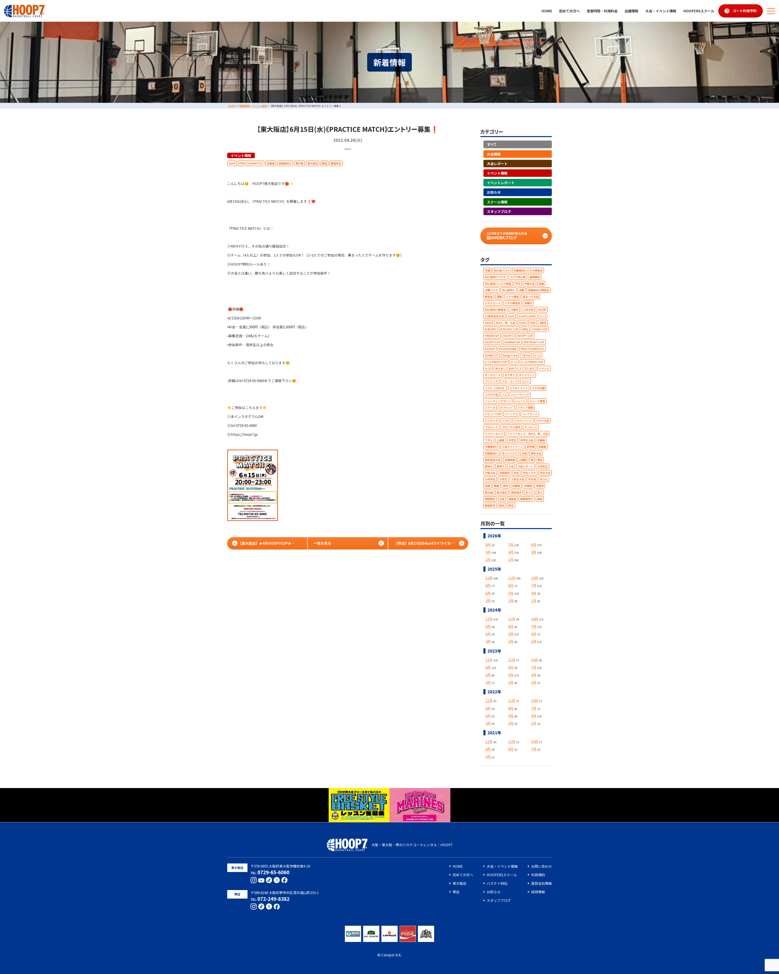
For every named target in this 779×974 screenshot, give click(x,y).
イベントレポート (500, 182)
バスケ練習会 (512, 303)
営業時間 (510, 460)
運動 (499, 297)
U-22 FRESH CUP (532, 362)
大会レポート (497, 163)
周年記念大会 (493, 460)
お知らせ (494, 192)
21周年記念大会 (494, 316)
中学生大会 (526, 440)
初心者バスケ (502, 271)
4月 (510, 552)
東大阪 (299, 163)
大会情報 (494, 154)
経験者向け (526, 499)
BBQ (525, 329)
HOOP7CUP (492, 342)
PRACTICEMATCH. (251, 163)
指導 (487, 486)
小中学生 (490, 479)
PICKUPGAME (508, 349)
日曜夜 (516, 486)
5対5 (533, 323)
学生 (516, 473)
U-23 (488, 368)
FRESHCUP (492, 336)
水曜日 (528, 303)
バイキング (491, 421)
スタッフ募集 (525, 408)
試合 (511, 505)
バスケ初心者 (518, 277)
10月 (534, 578)
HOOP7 (508, 336)
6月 (533, 544)
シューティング (520, 394)
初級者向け (285, 163)
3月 (533, 552)
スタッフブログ (499, 211)
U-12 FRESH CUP (496, 362)
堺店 (539, 460)
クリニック (491, 381)
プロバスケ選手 (511, 427)
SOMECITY (492, 355)
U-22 (514, 362)
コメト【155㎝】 (495, 388)
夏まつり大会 (531, 297)
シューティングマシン (498, 401)
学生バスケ (529, 473)
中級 (487, 271)
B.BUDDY (491, 329)
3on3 (511, 316)
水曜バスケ (491, 290)
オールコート (493, 375)
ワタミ (489, 440)
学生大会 (545, 473)
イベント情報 (241, 155)
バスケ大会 (542, 421)
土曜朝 (523, 460)
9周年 (542, 323)
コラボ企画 (538, 388)
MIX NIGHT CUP (534, 342)
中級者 (541, 440)
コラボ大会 (491, 394)
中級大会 (529, 284)
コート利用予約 (745, 10)
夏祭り (501, 466)
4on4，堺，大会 (505, 323)
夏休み (489, 466)
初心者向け (508, 290)
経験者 (512, 499)
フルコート (491, 427)
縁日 (502, 505)
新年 (505, 486)
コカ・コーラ (510, 381)
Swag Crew (510, 355)
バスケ (506, 421)
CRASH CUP (540, 329)
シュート (520, 401)
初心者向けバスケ (495, 277)
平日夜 (532, 479)
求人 (539, 492)
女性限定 (504, 473)
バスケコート (493, 303)
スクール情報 (497, 201)
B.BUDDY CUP (509, 329)
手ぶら (544, 479)
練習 (324, 163)
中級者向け (491, 447)
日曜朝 (528, 486)
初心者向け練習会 (495, 310)
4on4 (232, 163)
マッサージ (530, 427)
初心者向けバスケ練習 (498, 284)
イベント (544, 368)
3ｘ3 (543, 316)
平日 (517, 284)
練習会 (489, 297)
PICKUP (490, 349)
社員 (502, 499)
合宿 (524, 453)
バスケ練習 (512, 297)
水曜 (521, 290)
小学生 (503, 479)
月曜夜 (540, 486)
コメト (525, 381)
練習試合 (336, 163)
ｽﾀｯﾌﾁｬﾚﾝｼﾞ (506, 408)
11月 (511, 578)
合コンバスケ (510, 453)
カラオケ (510, 375)
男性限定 (490, 499)
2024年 (541, 310)
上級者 (501, 440)
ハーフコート (530, 414)
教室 (496, 486)
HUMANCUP (512, 342)
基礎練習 (534, 277)
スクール (490, 408)
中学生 (512, 440)
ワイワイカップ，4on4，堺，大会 (527, 434)
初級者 (271, 163)
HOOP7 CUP (525, 336)
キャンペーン (527, 375)
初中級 (531, 447)
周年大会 (536, 453)
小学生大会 (517, 479)
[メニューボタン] (771, 11)
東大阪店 (312, 163)
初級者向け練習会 (538, 290)
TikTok (525, 355)
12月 (489, 578)
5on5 (522, 323)
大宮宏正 (542, 466)
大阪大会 (490, 473)
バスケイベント (523, 421)
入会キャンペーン (512, 447)
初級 (541, 284)
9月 (488, 585)
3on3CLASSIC (527, 316)
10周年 (514, 310)
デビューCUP (493, 414)
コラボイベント (518, 388)
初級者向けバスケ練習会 (528, 271)
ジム (504, 394)
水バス (529, 492)
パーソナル (511, 414)
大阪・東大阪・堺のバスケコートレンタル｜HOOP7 (411, 844)
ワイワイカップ (494, 434)
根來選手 (516, 492)
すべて (492, 144)
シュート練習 (537, 401)
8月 (488, 544)
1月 (510, 559)
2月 (488, 559)
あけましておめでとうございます (515, 368)
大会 (511, 466)
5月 (488, 552)
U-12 (537, 355)
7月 (510, 544)
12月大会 (527, 310)
